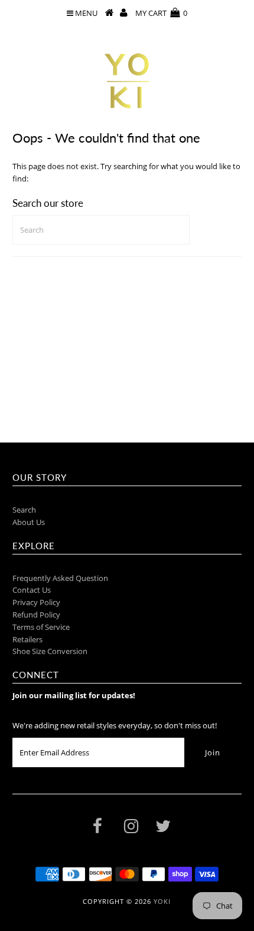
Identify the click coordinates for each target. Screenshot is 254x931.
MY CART (161, 13)
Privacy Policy (36, 602)
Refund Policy (36, 614)
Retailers (27, 639)
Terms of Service (41, 627)
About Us (28, 522)
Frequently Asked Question (60, 578)
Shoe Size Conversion (49, 651)
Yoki (162, 901)
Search (24, 509)
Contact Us (31, 590)
